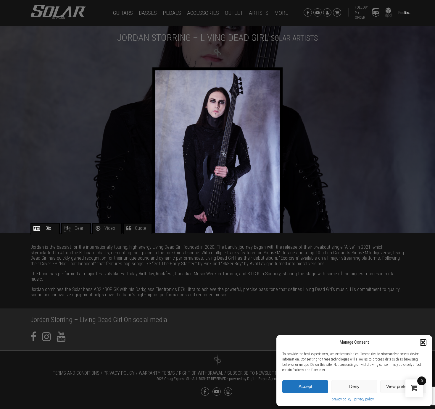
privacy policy (341, 399)
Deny (354, 386)
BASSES (148, 12)
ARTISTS (258, 12)
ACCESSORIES (203, 12)
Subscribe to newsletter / (256, 373)
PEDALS (172, 12)
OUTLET (234, 12)
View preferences (403, 386)
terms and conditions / (77, 373)
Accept (305, 386)
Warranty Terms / (158, 373)
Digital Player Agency (263, 378)
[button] (423, 342)
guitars (123, 12)
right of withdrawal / (202, 373)
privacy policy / (121, 373)
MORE (281, 12)
